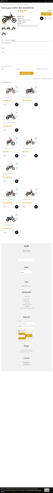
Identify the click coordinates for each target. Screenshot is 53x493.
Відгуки (13, 40)
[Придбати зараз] (41, 18)
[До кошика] (16, 104)
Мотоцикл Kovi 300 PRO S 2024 (28, 199)
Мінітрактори (26, 299)
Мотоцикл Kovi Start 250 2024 (9, 173)
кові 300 (36, 25)
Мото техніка (27, 296)
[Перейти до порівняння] (50, 18)
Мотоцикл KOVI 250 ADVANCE (9, 122)
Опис (2, 40)
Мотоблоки (27, 303)
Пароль (20, 326)
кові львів (30, 26)
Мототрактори (26, 301)
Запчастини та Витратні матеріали (27, 308)
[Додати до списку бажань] (46, 18)
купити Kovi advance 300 (22, 26)
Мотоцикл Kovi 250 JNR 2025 (9, 225)
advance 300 (35, 26)
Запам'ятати (22, 330)
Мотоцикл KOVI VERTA (27, 97)
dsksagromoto (39, 78)
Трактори (27, 297)
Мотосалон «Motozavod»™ (26, 350)
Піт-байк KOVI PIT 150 (7, 97)
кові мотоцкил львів (24, 25)
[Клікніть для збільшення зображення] (9, 17)
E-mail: (19, 321)
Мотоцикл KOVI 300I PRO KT (9, 199)
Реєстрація (25, 251)
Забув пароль (22, 338)
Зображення (7, 40)
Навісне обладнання (27, 304)
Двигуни (27, 306)
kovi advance (31, 25)
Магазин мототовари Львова (26, 351)
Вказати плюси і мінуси (6, 66)
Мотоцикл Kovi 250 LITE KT (8, 148)
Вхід (29, 251)
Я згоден (47, 490)
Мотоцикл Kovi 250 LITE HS (28, 148)
